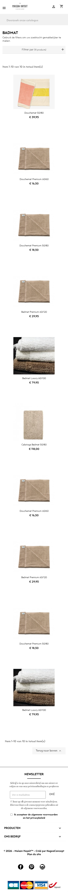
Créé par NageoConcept (50, 851)
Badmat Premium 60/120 (34, 311)
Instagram (42, 866)
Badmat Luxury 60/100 (34, 378)
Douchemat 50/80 (34, 112)
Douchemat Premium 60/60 (34, 179)
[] (67, 22)
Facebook (20, 866)
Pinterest (31, 866)
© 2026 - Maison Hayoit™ (19, 851)
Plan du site (34, 854)
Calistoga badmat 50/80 (34, 444)
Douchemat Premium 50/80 (34, 245)
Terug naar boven (49, 751)
